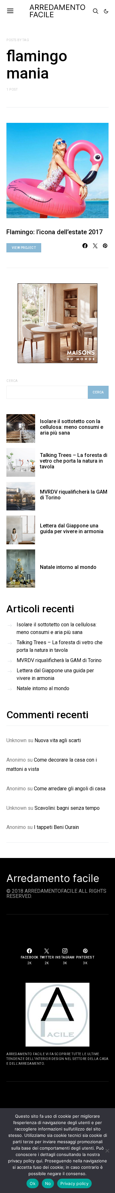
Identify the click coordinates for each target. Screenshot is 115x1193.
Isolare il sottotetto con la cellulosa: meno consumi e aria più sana (71, 427)
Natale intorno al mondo (68, 567)
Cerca (12, 381)
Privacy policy (74, 1183)
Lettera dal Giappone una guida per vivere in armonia (71, 528)
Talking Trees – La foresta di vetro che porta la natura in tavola (73, 461)
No (48, 1183)
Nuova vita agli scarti (57, 740)
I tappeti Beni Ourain (56, 827)
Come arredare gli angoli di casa (69, 789)
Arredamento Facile (57, 11)
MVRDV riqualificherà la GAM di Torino (73, 495)
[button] (106, 11)
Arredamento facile (52, 878)
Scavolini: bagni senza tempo (67, 808)
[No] (107, 1150)
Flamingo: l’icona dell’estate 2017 (54, 232)
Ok (32, 1183)
